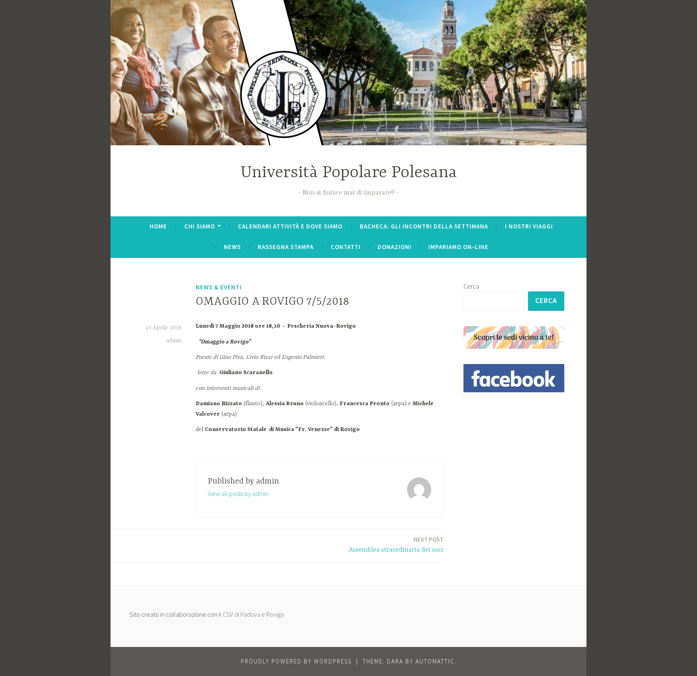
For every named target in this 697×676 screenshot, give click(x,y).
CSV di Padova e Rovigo (253, 614)
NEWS (232, 247)
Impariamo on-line (458, 247)
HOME (158, 226)
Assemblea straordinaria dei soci (396, 545)
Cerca (471, 286)
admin (174, 340)
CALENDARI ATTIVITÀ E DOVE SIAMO (290, 226)
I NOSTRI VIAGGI (529, 226)
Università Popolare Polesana (348, 172)
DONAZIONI (394, 247)
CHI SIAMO (199, 226)
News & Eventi (219, 287)
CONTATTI (346, 247)
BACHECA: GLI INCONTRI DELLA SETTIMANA (424, 226)
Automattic (435, 661)
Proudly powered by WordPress (296, 661)
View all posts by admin (238, 494)
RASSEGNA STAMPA (285, 247)
